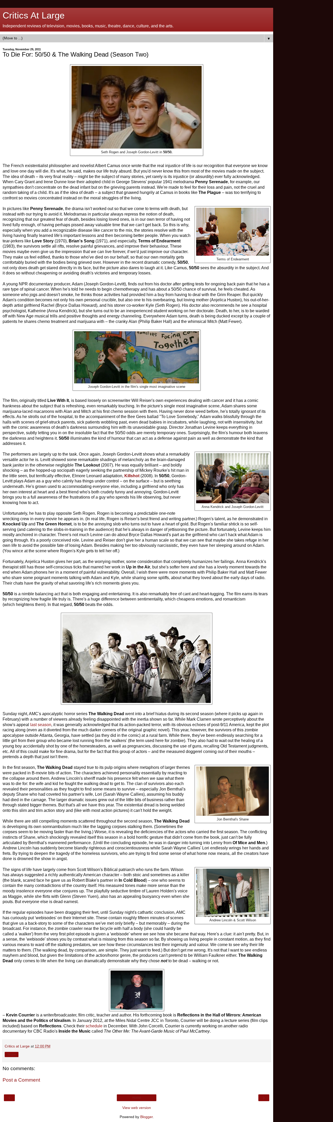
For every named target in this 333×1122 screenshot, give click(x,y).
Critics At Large (34, 15)
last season (40, 724)
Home (136, 1098)
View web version (136, 1108)
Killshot (131, 476)
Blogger (146, 1117)
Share (11, 1054)
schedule (94, 1026)
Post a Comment (21, 1080)
